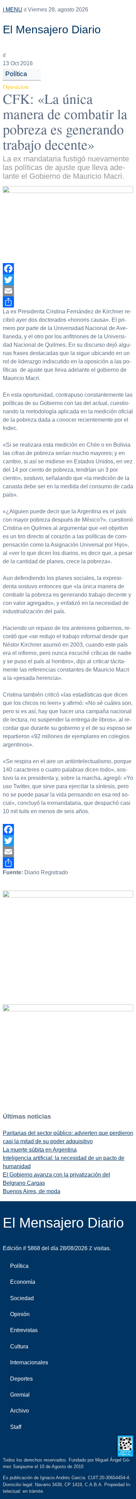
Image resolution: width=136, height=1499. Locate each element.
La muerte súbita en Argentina (40, 1150)
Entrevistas (24, 1330)
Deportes (21, 1379)
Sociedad (22, 1298)
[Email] (68, 290)
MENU (13, 9)
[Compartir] (68, 302)
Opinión (20, 1314)
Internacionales (29, 1362)
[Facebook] (68, 268)
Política (16, 73)
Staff (15, 1427)
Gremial (20, 1395)
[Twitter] (68, 279)
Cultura (19, 1346)
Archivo (19, 1411)
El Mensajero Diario (52, 29)
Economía (22, 1282)
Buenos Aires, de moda (31, 1191)
